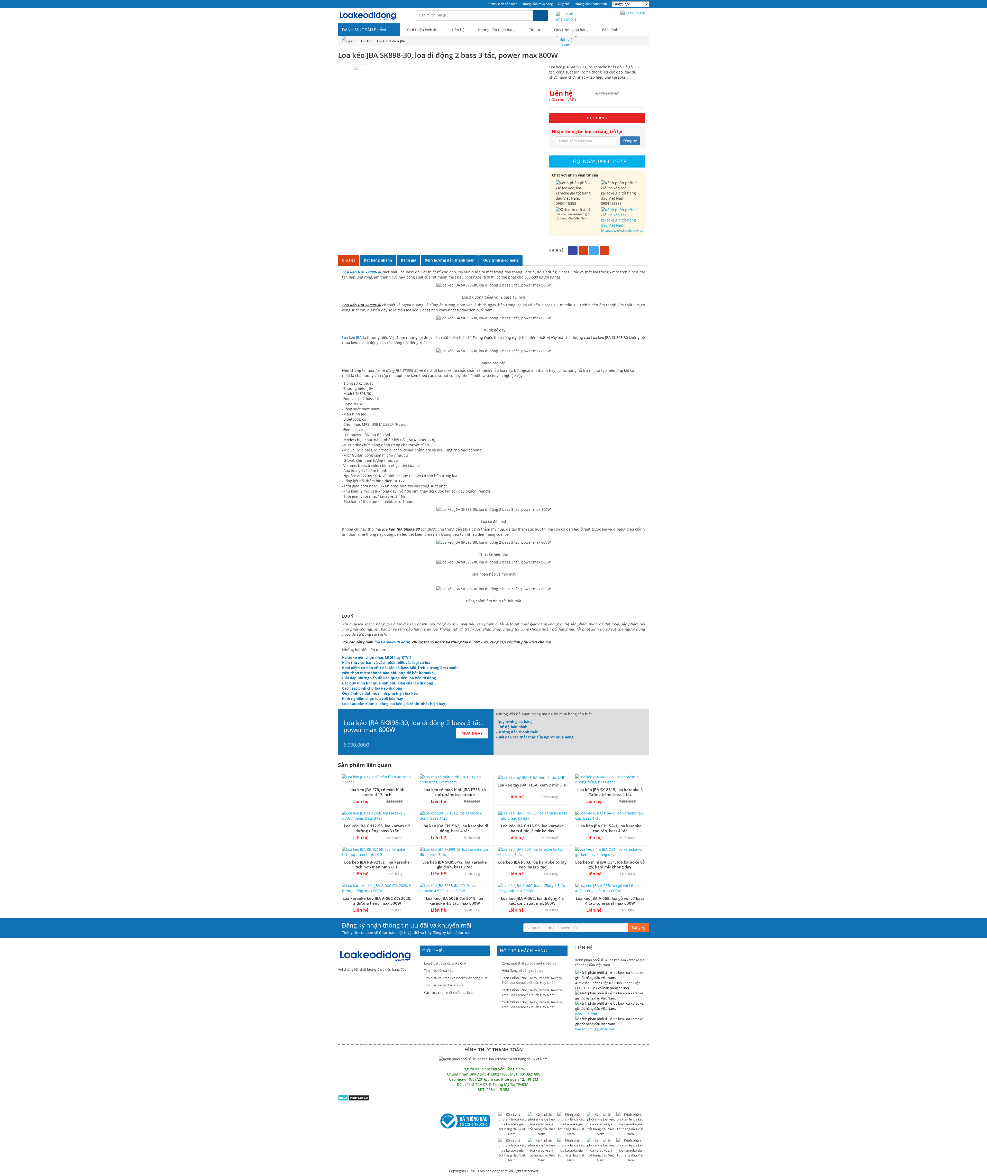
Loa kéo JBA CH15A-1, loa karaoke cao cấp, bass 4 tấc (610, 828)
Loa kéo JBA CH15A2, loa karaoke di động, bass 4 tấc (455, 828)
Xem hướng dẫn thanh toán (449, 260)
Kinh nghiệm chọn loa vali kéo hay (372, 698)
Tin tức (535, 29)
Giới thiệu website (422, 29)
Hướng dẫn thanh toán (591, 4)
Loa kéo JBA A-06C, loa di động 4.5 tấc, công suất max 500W (532, 901)
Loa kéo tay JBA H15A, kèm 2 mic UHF (532, 785)
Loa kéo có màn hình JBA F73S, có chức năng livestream (455, 792)
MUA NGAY (472, 733)
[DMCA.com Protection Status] (353, 1097)
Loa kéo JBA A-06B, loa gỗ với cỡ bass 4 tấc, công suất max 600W (610, 901)
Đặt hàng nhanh (378, 260)
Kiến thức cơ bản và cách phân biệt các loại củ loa (386, 662)
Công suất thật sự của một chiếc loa (529, 963)
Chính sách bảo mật (502, 4)
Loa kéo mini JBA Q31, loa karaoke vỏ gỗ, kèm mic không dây (610, 864)
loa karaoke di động (392, 642)
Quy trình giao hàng (571, 29)
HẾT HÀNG (597, 117)
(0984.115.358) (586, 1013)
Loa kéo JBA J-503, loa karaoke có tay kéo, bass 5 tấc (532, 864)
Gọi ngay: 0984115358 (599, 161)
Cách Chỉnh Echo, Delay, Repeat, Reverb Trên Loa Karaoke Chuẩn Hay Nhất (532, 980)
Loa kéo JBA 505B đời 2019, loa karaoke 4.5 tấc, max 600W (454, 901)
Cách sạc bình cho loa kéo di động (372, 688)
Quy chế (564, 4)
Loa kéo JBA (352, 337)
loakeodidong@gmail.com (595, 1029)
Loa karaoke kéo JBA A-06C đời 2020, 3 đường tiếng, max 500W (377, 901)
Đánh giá (408, 260)
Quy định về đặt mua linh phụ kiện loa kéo (380, 693)
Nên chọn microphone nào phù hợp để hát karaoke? (388, 672)
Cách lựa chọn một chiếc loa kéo (448, 992)
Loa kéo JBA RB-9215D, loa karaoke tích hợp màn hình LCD (377, 864)
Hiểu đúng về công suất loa (522, 970)
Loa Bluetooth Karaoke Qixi (445, 963)
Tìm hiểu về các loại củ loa (443, 985)
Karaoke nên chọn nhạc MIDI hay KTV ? (376, 657)
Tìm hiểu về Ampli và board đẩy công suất (456, 978)
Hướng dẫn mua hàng (537, 4)
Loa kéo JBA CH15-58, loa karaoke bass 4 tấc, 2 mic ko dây (532, 828)
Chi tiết (348, 260)
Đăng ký (630, 140)
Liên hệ (458, 29)
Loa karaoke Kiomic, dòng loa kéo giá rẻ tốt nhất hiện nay (393, 703)
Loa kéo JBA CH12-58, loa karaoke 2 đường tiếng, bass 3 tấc (377, 828)
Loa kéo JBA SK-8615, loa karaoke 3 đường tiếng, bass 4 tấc (610, 792)
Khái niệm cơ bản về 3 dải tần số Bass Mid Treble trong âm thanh (400, 667)
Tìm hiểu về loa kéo (438, 970)
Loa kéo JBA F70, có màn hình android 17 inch (377, 792)
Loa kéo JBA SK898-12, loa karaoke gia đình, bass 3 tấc (454, 864)
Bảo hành (610, 29)
